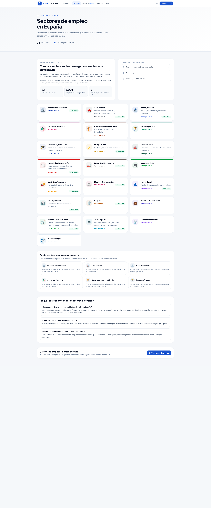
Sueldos (100, 3)
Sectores (76, 3)
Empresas (66, 3)
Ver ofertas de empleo (160, 353)
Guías (108, 3)
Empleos (88, 3)
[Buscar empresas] (157, 3)
